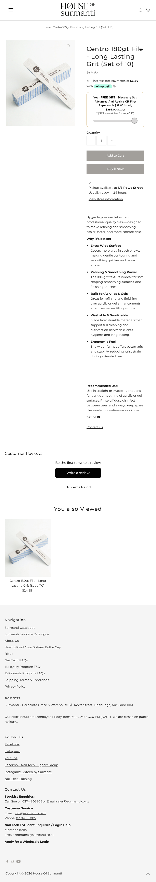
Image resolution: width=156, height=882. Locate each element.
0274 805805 (32, 801)
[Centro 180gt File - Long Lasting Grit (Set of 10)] (28, 548)
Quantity (93, 132)
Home (46, 27)
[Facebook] (7, 862)
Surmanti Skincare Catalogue (27, 634)
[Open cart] (148, 10)
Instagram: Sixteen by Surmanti (28, 772)
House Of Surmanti (48, 873)
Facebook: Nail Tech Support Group (31, 765)
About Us (12, 641)
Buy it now (115, 169)
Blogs (9, 654)
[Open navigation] (23, 10)
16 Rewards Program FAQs (25, 673)
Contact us (95, 427)
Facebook (12, 744)
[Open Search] (141, 10)
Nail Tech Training (18, 779)
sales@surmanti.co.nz (72, 801)
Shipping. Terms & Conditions (27, 680)
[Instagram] (12, 862)
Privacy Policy (15, 686)
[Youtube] (18, 862)
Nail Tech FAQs (16, 660)
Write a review (78, 473)
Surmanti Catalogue (20, 628)
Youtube (11, 758)
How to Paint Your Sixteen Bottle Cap (33, 647)
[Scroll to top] (148, 874)
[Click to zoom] (68, 46)
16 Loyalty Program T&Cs (23, 667)
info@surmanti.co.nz (30, 813)
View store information (106, 199)
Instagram (12, 751)
